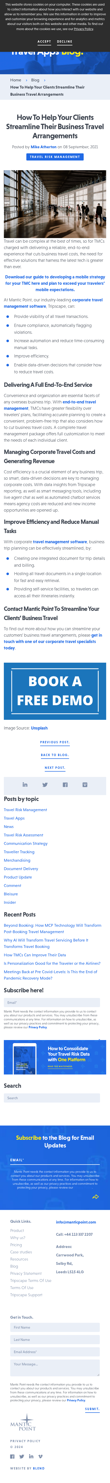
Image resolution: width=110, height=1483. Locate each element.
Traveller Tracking (19, 851)
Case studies (21, 1252)
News (9, 826)
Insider (10, 902)
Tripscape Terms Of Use (30, 1280)
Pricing (16, 1244)
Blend (39, 1468)
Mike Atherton (44, 146)
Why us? (17, 1237)
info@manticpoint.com (76, 1222)
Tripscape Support (26, 1294)
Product (17, 1230)
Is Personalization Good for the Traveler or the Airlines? (52, 963)
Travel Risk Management (55, 157)
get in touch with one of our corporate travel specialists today (53, 641)
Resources (19, 1259)
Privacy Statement (26, 1273)
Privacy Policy (83, 29)
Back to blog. (55, 755)
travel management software (60, 541)
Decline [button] (64, 41)
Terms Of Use (22, 1287)
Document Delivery (21, 868)
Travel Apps (14, 818)
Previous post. (55, 742)
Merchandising (17, 860)
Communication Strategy (26, 843)
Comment (12, 885)
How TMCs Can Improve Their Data (35, 955)
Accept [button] (44, 41)
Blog (35, 80)
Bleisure (11, 894)
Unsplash (39, 728)
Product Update (18, 877)
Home (15, 80)
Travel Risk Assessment (23, 835)
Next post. (55, 768)
